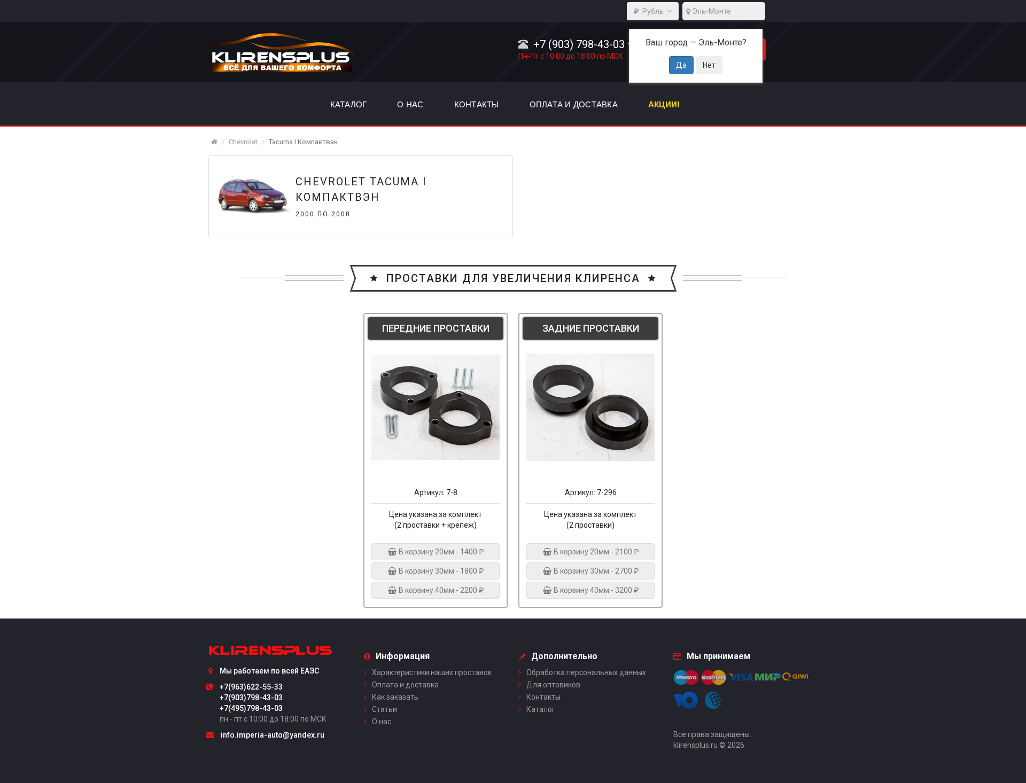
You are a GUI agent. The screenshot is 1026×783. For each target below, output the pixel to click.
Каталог (540, 709)
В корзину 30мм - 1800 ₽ (440, 571)
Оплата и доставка (405, 684)
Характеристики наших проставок (432, 672)
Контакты (543, 697)
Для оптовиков (553, 684)
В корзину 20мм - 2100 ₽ (595, 551)
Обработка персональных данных (586, 672)
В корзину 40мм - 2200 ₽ (440, 590)
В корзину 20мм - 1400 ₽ (440, 551)
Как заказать (395, 697)
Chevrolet (243, 142)
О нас (381, 721)
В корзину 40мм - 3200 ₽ (595, 590)
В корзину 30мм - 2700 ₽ (595, 571)
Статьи (384, 709)
